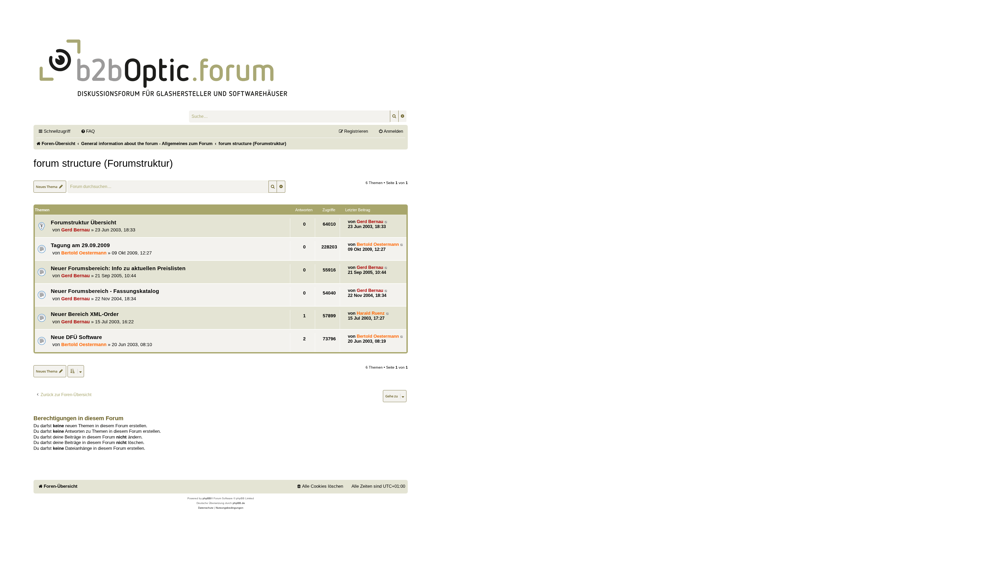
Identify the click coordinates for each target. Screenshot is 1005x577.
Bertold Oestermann (84, 253)
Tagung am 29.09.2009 (80, 245)
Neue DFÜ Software (76, 337)
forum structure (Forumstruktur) (103, 163)
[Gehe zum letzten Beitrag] (386, 221)
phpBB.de (239, 503)
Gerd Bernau (75, 229)
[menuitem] (88, 131)
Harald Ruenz (371, 313)
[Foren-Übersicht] (163, 61)
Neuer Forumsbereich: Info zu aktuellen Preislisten (118, 268)
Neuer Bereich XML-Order (85, 314)
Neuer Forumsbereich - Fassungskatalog (105, 291)
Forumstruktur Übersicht (83, 222)
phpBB (207, 498)
